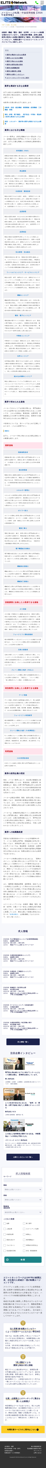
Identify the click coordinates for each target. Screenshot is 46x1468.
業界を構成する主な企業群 (16, 55)
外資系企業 (10, 1234)
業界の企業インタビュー (15, 74)
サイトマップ (37, 1450)
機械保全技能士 (23, 566)
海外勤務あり (30, 1240)
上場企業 (9, 1229)
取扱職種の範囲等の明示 (34, 1448)
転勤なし (29, 1234)
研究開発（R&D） (23, 151)
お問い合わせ (37, 1453)
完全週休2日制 (11, 1251)
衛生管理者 (23, 470)
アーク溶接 (23, 695)
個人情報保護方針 (36, 1446)
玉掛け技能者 (23, 649)
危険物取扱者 (23, 452)
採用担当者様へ (9, 1450)
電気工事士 (23, 528)
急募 (8, 1223)
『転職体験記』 (14, 914)
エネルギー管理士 (23, 490)
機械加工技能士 (23, 581)
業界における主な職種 (15, 58)
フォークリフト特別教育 (23, 715)
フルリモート (11, 1245)
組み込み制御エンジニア (23, 376)
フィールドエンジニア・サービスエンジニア (23, 272)
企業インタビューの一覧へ (23, 1157)
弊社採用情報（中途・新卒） (13, 1448)
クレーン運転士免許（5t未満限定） (23, 730)
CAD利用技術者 (23, 758)
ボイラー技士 (23, 510)
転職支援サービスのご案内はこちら (21, 1429)
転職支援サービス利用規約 (12, 1453)
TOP (3, 25)
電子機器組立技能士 (23, 548)
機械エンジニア (23, 295)
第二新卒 (29, 1223)
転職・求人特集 (12, 25)
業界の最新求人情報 (14, 71)
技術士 (7, 431)
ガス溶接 (23, 609)
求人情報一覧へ (23, 1042)
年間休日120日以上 (32, 1245)
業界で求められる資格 (15, 61)
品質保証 (23, 232)
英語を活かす (11, 1240)
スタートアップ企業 (32, 1229)
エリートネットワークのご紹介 (18, 78)
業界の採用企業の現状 (15, 64)
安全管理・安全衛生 (23, 252)
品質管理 (23, 211)
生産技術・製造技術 (23, 191)
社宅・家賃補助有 (31, 1251)
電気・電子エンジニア (23, 315)
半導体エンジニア (23, 336)
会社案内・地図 (9, 1446)
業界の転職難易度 (13, 68)
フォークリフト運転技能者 (23, 634)
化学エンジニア (23, 356)
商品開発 (23, 171)
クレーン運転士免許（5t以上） (23, 670)
